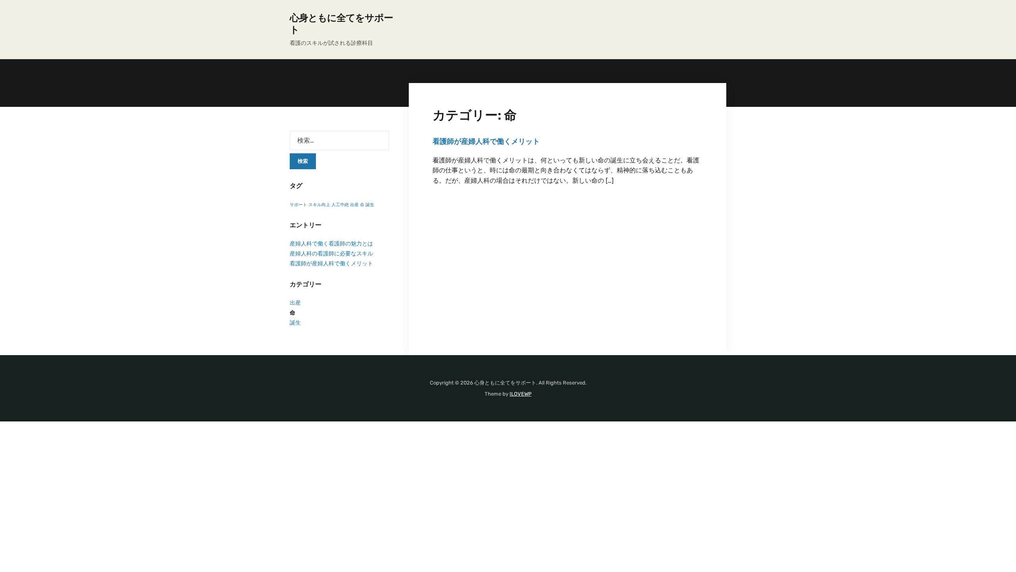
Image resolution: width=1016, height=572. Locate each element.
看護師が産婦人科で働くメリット (486, 141)
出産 (354, 204)
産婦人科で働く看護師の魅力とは (331, 243)
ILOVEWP (520, 394)
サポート (298, 204)
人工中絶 (340, 204)
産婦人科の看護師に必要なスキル (331, 253)
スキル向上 (319, 204)
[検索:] (339, 140)
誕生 (370, 204)
